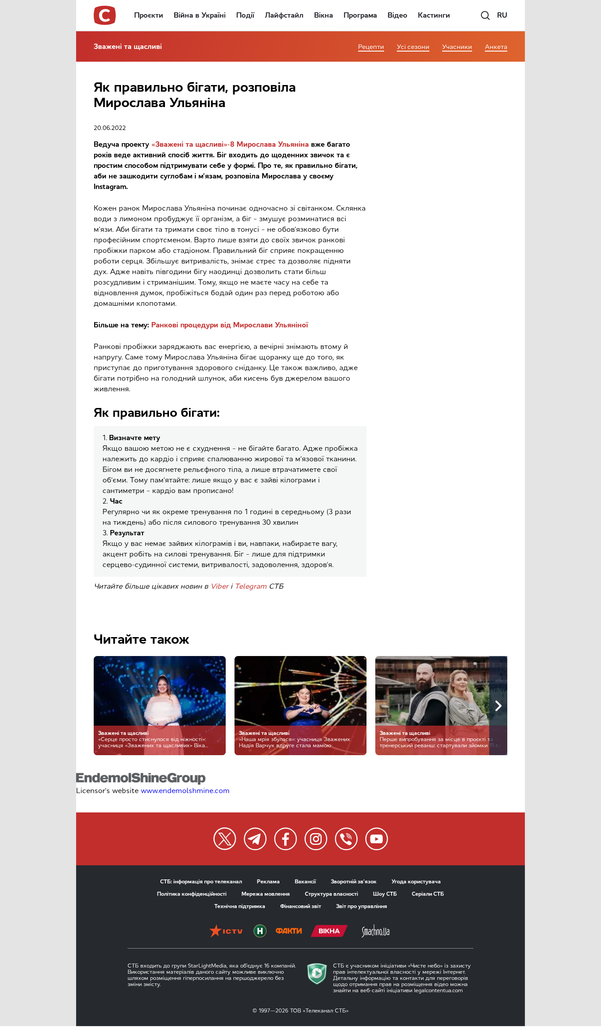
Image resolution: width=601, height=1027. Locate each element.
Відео (397, 15)
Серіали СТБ (428, 894)
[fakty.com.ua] (288, 931)
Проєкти (148, 15)
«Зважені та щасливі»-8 (193, 144)
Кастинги (434, 15)
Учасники (457, 47)
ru (502, 15)
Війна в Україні (200, 15)
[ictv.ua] (226, 931)
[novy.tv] (260, 931)
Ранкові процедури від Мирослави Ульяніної (229, 325)
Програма (360, 15)
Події (245, 15)
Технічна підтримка (239, 906)
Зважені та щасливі (128, 46)
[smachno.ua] (375, 931)
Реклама (268, 882)
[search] (485, 15)
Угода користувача (416, 882)
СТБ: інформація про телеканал (201, 882)
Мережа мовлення (266, 894)
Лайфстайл (284, 15)
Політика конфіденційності (192, 894)
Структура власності (331, 894)
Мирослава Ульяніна (273, 144)
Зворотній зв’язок (354, 882)
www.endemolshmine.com (185, 790)
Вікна (323, 15)
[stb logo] (105, 15)
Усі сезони (413, 47)
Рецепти (371, 47)
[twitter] (224, 838)
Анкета (496, 47)
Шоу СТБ (385, 894)
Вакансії (305, 882)
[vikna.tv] (329, 931)
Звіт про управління (361, 906)
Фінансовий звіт (300, 906)
